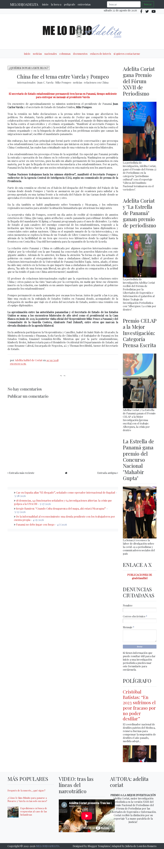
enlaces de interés (100, 53)
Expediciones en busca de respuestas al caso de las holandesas (33, 811)
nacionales (50, 53)
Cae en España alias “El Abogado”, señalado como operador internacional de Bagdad (65, 492)
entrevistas (84, 4)
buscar (148, 4)
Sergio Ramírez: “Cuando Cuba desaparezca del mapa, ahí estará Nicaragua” (61, 508)
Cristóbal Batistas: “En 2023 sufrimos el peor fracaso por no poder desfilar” (139, 705)
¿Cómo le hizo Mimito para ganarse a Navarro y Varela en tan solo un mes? (27, 799)
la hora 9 (56, 4)
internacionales (26, 82)
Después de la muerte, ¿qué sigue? (26, 790)
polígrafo (69, 4)
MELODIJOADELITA (24, 4)
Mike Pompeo (63, 82)
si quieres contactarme (127, 53)
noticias (37, 53)
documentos (80, 53)
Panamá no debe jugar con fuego (35, 524)
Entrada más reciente (21, 472)
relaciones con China (96, 82)
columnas (64, 53)
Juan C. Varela (45, 82)
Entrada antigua (106, 472)
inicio (45, 4)
